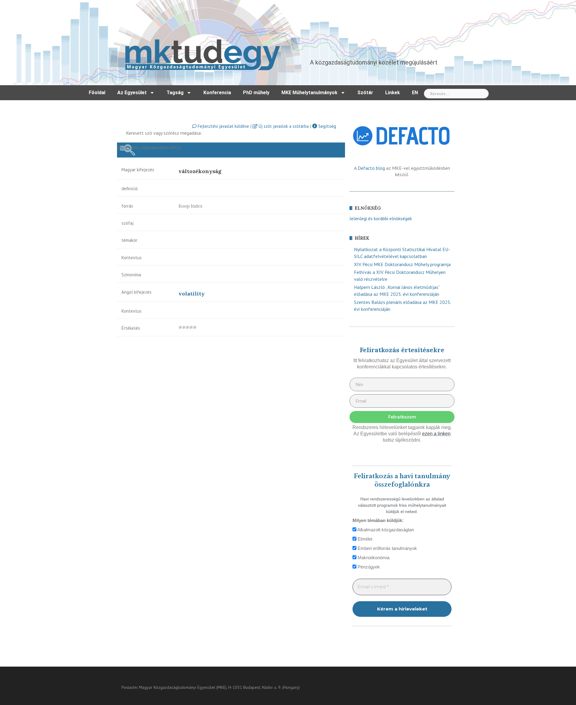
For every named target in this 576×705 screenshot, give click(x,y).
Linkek (392, 92)
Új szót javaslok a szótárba (283, 126)
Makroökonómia (372, 557)
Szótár (365, 92)
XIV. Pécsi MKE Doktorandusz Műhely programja (402, 264)
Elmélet (364, 539)
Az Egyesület (132, 92)
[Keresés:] (456, 93)
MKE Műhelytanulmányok (309, 92)
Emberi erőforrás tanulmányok (386, 548)
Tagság (175, 92)
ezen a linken (436, 433)
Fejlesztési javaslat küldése (222, 126)
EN (415, 92)
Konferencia (217, 92)
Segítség (326, 126)
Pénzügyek (368, 566)
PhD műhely (256, 92)
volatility (191, 293)
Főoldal (97, 92)
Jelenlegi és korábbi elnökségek (381, 218)
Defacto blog (371, 168)
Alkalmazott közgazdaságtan (385, 529)
